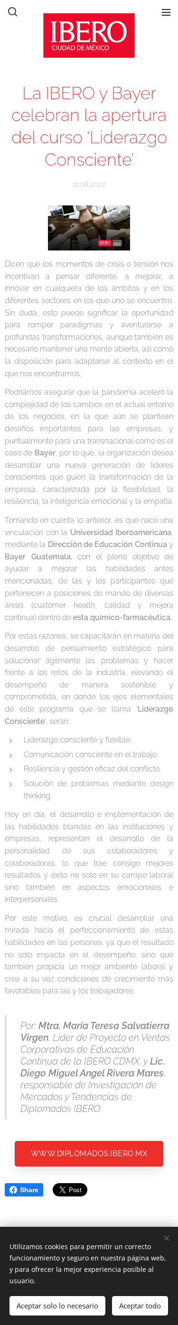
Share (29, 1190)
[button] (11, 12)
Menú (166, 11)
